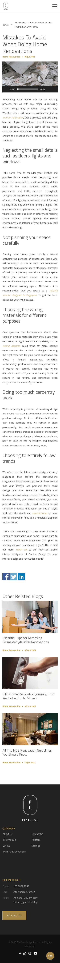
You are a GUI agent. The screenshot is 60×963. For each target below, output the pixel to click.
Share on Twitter (13, 576)
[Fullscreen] (53, 89)
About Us (7, 833)
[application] (30, 76)
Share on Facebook (6, 576)
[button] (30, 77)
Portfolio (36, 839)
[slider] (27, 89)
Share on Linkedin (21, 576)
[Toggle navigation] (54, 6)
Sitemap (36, 845)
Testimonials (9, 839)
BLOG (5, 24)
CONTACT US (14, 915)
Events (6, 845)
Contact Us (37, 833)
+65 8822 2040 (21, 886)
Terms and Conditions (14, 851)
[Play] (6, 89)
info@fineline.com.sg (24, 891)
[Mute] (48, 89)
